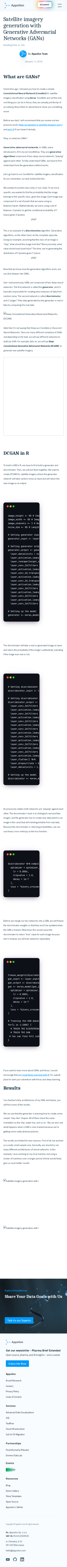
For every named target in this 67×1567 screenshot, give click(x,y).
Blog (8, 1485)
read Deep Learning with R (35, 1075)
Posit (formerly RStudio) (17, 1450)
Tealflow (10, 1423)
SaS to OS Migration (15, 1434)
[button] (59, 5)
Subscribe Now (17, 1364)
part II (10, 129)
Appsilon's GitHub (14, 1507)
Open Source (12, 1501)
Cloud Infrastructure (15, 1429)
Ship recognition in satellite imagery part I (40, 124)
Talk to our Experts (19, 1320)
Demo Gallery (12, 1490)
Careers (9, 1386)
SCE (7, 1418)
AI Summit (10, 1469)
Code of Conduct (13, 1396)
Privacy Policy (12, 1391)
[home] (16, 5)
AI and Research (13, 1380)
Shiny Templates (14, 1496)
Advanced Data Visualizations (20, 1412)
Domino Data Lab (14, 1455)
